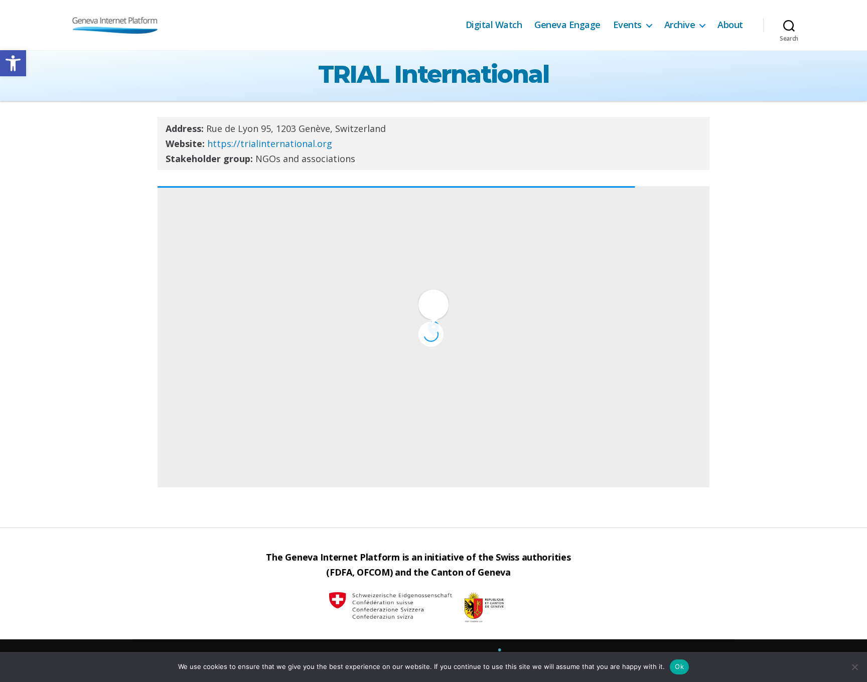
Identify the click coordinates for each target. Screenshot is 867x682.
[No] (854, 667)
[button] (13, 63)
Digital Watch (494, 25)
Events (627, 25)
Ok (679, 666)
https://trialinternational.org (269, 144)
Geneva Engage (567, 25)
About (730, 25)
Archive (679, 25)
